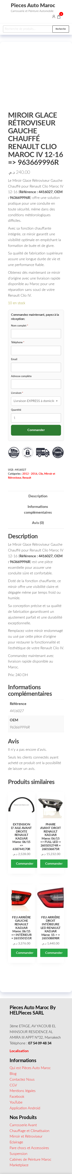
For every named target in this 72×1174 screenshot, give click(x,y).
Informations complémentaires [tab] (38, 509)
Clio (41, 474)
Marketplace (19, 1165)
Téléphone (17, 342)
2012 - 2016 (29, 474)
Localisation (19, 1051)
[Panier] (59, 17)
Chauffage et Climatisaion (29, 1131)
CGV (13, 1085)
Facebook (17, 1097)
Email (14, 359)
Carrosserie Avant (23, 1125)
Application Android (25, 1108)
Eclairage (16, 1142)
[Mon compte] (54, 16)
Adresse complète (21, 376)
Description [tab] (37, 496)
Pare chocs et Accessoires (29, 1148)
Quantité (16, 410)
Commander (24, 863)
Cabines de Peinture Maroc (30, 1159)
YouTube (16, 1102)
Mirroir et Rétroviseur (26, 1136)
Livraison (17, 393)
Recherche (61, 29)
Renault (26, 478)
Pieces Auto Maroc (33, 5)
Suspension (18, 1154)
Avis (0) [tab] (38, 523)
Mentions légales (23, 1091)
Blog (13, 1074)
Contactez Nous (22, 1079)
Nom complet (19, 326)
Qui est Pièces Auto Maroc (30, 1068)
